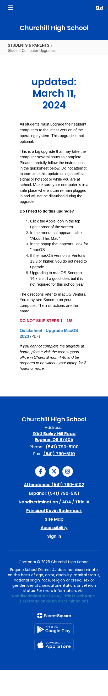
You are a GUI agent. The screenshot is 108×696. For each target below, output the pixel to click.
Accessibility (54, 528)
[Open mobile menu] (10, 8)
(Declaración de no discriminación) (54, 601)
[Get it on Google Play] (54, 629)
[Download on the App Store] (54, 645)
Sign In (54, 536)
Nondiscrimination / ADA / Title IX (54, 502)
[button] (99, 8)
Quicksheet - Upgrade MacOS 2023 (49, 333)
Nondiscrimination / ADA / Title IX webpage (53, 596)
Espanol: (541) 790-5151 (54, 493)
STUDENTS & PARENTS (28, 45)
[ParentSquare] (54, 615)
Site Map (54, 519)
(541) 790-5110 (59, 454)
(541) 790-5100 (62, 447)
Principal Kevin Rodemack (54, 511)
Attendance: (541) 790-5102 (54, 485)
